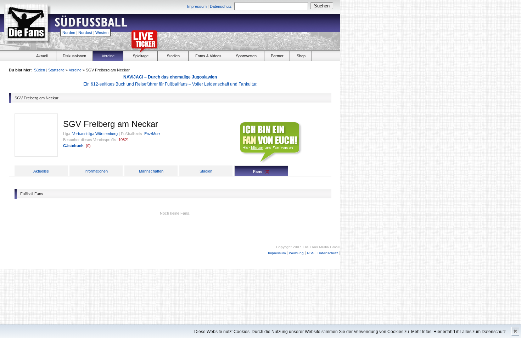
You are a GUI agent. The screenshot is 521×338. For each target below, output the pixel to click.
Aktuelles (41, 171)
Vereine (108, 56)
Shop (301, 56)
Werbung (296, 253)
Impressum (197, 6)
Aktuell (41, 56)
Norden (68, 32)
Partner (277, 56)
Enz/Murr (152, 134)
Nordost (85, 32)
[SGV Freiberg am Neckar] (36, 154)
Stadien (173, 56)
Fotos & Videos (208, 56)
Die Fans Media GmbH (321, 247)
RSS (310, 253)
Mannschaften (151, 171)
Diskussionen (74, 56)
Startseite (56, 70)
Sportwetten (246, 56)
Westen (101, 32)
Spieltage (141, 56)
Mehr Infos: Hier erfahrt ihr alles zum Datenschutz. (459, 331)
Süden (39, 70)
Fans (257, 171)
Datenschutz (221, 6)
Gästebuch (73, 146)
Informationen (96, 171)
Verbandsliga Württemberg (95, 134)
